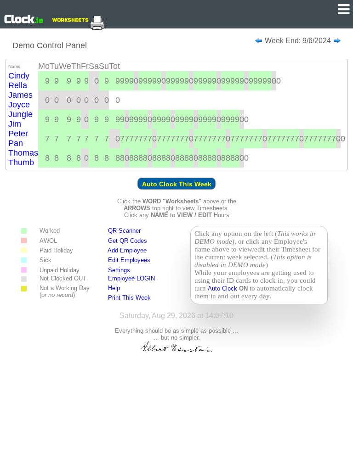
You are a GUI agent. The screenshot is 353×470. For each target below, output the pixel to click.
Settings (119, 270)
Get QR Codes (127, 240)
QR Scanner (124, 230)
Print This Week (129, 297)
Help (114, 288)
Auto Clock (223, 288)
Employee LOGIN (131, 278)
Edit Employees (129, 260)
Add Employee (127, 250)
